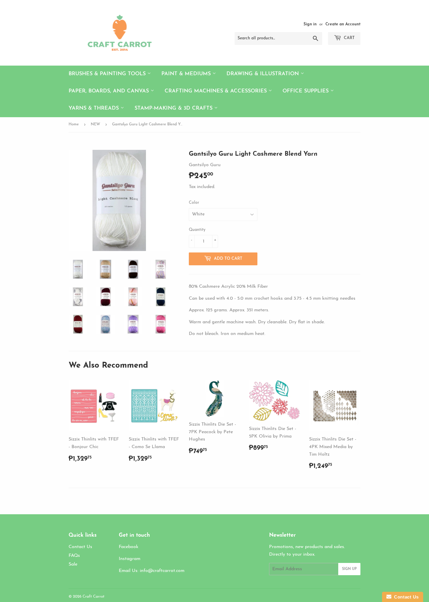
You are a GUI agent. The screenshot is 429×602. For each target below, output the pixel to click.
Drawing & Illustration (263, 74)
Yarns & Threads (95, 108)
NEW (95, 124)
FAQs (74, 555)
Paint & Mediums (186, 74)
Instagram (129, 559)
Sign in (310, 24)
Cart (349, 38)
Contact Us (80, 547)
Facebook (128, 547)
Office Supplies (306, 91)
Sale (73, 564)
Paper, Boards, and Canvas (110, 91)
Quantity (197, 230)
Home (74, 124)
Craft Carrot (93, 597)
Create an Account (342, 24)
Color (194, 203)
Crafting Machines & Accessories (216, 91)
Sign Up (349, 569)
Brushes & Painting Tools (108, 74)
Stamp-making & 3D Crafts (174, 108)
